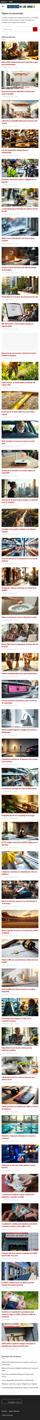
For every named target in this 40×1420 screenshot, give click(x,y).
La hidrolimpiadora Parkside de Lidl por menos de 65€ (20, 1387)
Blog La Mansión (14, 1411)
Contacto (4, 1411)
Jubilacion (4, 2)
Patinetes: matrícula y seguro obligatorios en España (19, 1384)
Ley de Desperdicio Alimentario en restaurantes (18, 1380)
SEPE (11, 2)
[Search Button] (35, 29)
